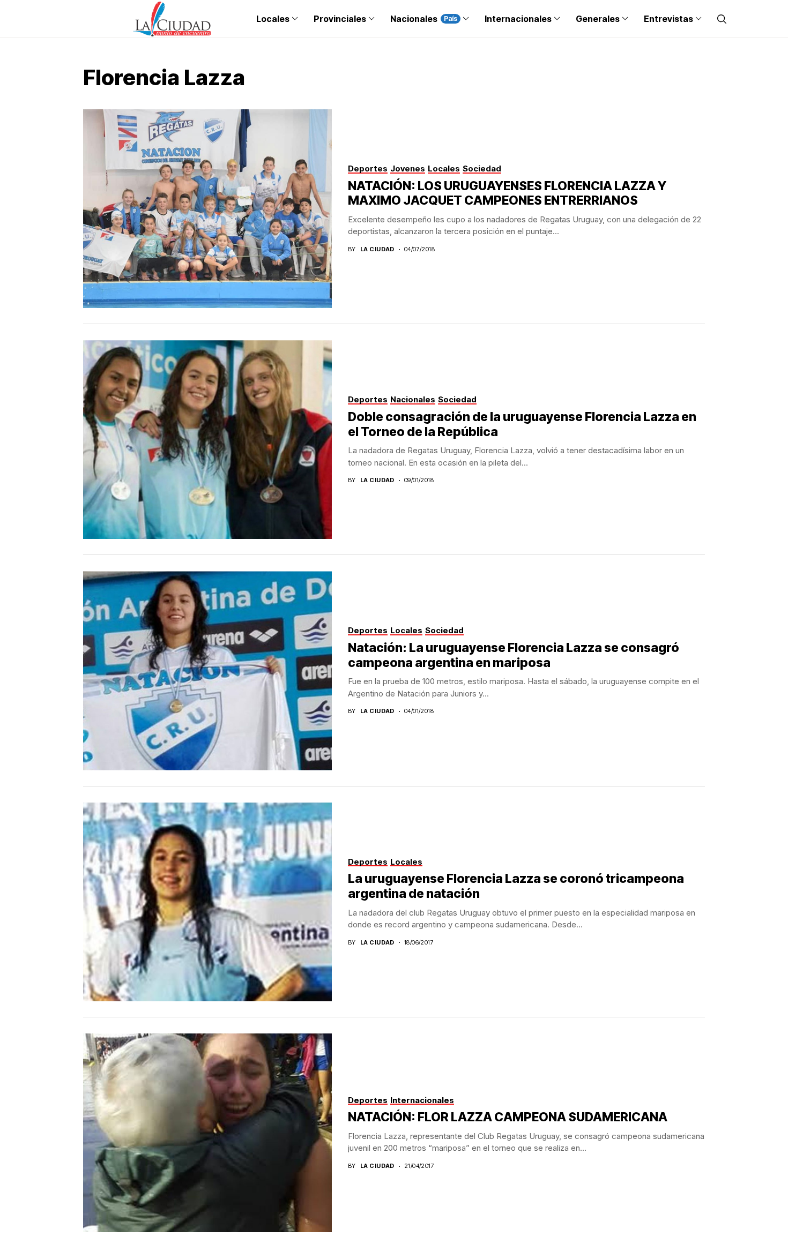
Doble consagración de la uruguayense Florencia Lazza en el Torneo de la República (522, 424)
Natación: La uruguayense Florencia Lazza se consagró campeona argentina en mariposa (513, 655)
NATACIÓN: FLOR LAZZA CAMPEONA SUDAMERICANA (507, 1117)
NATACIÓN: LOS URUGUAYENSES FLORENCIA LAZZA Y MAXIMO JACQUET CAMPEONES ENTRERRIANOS (507, 193)
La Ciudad (377, 249)
